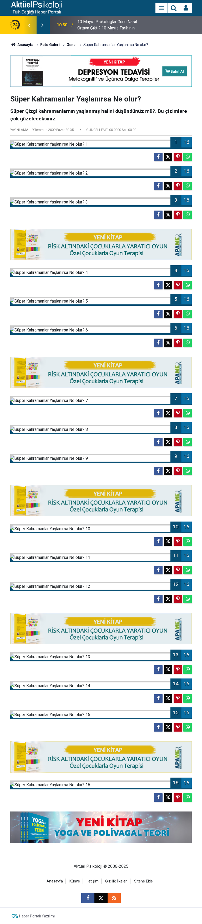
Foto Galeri (50, 45)
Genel (72, 45)
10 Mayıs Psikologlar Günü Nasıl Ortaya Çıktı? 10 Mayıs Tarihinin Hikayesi (107, 25)
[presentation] (29, 25)
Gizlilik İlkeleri (116, 881)
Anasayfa (25, 45)
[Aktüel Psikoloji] (36, 7)
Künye (74, 881)
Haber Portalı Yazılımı (37, 916)
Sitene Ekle (143, 881)
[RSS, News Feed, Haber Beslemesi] (114, 898)
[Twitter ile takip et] (101, 898)
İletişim (93, 881)
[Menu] (161, 8)
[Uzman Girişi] (186, 8)
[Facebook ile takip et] (87, 898)
